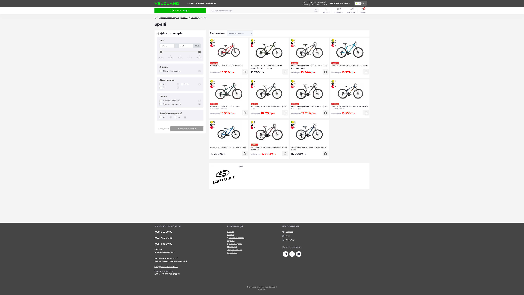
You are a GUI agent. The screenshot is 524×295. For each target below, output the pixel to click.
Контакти (200, 3)
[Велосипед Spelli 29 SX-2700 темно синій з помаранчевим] (349, 91)
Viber (288, 236)
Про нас (190, 3)
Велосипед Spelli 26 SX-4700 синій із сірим (349, 65)
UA (359, 3)
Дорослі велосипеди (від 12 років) (173, 18)
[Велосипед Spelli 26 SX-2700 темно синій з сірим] (309, 132)
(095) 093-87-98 (163, 244)
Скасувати (163, 128)
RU (364, 3)
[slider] (161, 52)
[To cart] (244, 71)
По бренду (195, 18)
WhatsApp (290, 240)
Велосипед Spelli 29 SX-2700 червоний (226, 65)
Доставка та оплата (235, 238)
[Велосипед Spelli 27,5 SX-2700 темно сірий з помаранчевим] (309, 50)
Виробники (232, 253)
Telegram (289, 232)
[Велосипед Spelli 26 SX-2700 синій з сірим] (228, 132)
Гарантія (230, 241)
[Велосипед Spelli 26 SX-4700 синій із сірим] (349, 50)
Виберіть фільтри (187, 128)
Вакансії (230, 235)
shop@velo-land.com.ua (166, 266)
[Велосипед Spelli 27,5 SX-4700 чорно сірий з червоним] (309, 91)
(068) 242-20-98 (163, 232)
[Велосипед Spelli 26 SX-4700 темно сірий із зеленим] (269, 91)
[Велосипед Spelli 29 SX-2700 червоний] (228, 50)
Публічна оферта (234, 244)
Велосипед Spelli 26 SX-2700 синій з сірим (228, 147)
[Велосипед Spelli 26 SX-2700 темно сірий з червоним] (269, 132)
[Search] (316, 10)
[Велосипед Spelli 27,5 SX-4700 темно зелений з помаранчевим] (269, 50)
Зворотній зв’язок (234, 250)
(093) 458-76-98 (163, 238)
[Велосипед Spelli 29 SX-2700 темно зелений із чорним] (228, 91)
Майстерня (211, 3)
